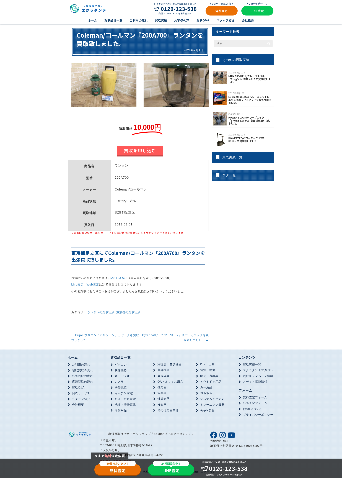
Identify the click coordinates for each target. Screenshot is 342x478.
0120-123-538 (118, 277)
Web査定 (93, 284)
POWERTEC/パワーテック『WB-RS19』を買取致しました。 (247, 139)
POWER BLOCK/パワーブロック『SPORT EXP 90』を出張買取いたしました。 (249, 120)
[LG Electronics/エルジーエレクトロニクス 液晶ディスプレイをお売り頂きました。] (220, 98)
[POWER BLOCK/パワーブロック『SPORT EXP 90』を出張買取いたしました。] (220, 118)
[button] (222, 11)
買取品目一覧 (120, 357)
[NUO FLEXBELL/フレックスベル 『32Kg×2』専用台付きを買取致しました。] (220, 77)
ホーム (73, 357)
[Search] (268, 43)
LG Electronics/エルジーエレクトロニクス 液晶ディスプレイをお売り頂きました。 (249, 100)
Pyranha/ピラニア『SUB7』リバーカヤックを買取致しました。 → (175, 337)
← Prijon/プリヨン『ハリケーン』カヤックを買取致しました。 (105, 337)
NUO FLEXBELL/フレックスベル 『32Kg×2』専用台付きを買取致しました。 (249, 79)
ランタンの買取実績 (101, 312)
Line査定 (77, 284)
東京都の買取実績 (128, 312)
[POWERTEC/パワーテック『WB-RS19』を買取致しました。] (220, 139)
